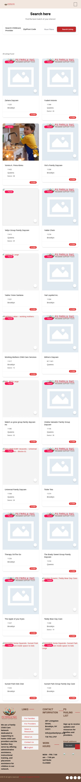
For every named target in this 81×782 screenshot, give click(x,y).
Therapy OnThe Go (13, 554)
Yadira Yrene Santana (14, 295)
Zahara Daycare (11, 100)
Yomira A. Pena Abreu (14, 165)
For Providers (30, 724)
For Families (29, 718)
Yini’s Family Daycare (53, 165)
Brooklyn (11, 108)
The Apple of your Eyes (14, 619)
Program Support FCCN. (29, 777)
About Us (28, 737)
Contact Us (29, 742)
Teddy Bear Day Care (53, 619)
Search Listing (67, 29)
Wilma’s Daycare (51, 357)
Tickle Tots (48, 489)
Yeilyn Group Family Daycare (17, 230)
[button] (75, 4)
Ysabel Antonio (50, 100)
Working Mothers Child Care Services (20, 357)
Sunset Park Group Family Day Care (59, 684)
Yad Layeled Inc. (51, 295)
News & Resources (28, 730)
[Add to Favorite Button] (35, 90)
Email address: (70, 741)
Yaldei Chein (49, 230)
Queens (50, 108)
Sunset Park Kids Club (14, 684)
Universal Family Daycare (15, 489)
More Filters (49, 29)
